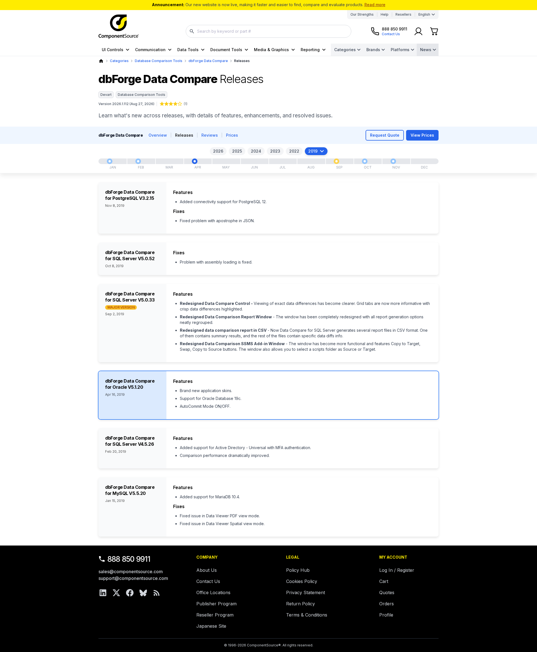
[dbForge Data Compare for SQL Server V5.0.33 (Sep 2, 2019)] (336, 161)
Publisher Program (216, 603)
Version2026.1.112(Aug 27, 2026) (126, 104)
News (425, 49)
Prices (232, 135)
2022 (294, 151)
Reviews (209, 135)
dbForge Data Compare (208, 61)
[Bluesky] (143, 592)
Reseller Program (215, 615)
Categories (345, 49)
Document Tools (226, 49)
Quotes (386, 592)
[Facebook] (129, 592)
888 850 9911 (128, 559)
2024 (256, 151)
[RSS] (156, 592)
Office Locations (213, 592)
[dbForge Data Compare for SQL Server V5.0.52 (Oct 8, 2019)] (365, 161)
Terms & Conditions (306, 615)
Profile (386, 615)
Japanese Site (211, 626)
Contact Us (208, 581)
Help (384, 14)
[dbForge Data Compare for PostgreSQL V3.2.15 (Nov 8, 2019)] (393, 161)
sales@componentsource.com (130, 571)
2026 (218, 151)
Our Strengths (362, 14)
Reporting (310, 49)
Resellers (403, 14)
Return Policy (300, 603)
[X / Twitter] (116, 592)
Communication (150, 49)
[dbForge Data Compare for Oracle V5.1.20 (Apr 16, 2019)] (194, 161)
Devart (106, 95)
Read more (374, 4)
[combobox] (268, 31)
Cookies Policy (301, 581)
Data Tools (188, 49)
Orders (386, 603)
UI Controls (112, 49)
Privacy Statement (305, 592)
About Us (206, 570)
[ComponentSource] (118, 27)
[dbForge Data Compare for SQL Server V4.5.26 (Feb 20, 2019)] (138, 161)
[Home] (101, 61)
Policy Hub (298, 570)
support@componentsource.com (133, 578)
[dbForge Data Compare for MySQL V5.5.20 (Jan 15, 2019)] (109, 161)
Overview (158, 135)
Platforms (400, 49)
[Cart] (434, 31)
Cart (383, 581)
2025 (237, 151)
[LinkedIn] (102, 592)
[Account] (418, 31)
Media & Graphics (271, 49)
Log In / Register (396, 570)
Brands (373, 49)
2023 (275, 151)
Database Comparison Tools (158, 61)
